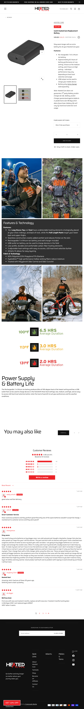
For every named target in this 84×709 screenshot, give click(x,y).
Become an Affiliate (35, 678)
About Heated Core (34, 664)
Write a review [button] (42, 477)
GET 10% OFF (11, 703)
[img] (6, 491)
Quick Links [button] (34, 655)
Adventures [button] (49, 654)
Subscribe (58, 633)
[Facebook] (73, 655)
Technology (64, 9)
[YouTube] (73, 664)
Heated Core (59, 22)
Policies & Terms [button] (61, 657)
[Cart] (79, 9)
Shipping (68, 37)
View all (63, 433)
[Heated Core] (15, 665)
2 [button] (39, 613)
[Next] (78, 432)
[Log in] (75, 9)
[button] (5, 8)
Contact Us (35, 685)
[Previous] (74, 432)
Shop (34, 673)
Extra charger (72, 84)
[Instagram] (73, 660)
